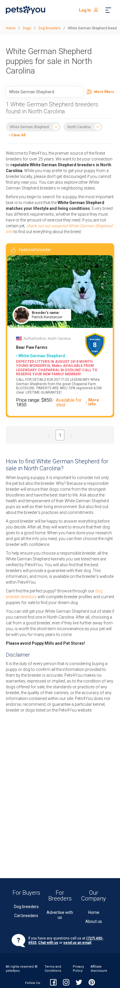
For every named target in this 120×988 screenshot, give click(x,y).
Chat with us (48, 943)
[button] (15, 134)
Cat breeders (26, 915)
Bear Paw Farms (31, 347)
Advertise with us (60, 915)
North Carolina (79, 127)
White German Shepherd (29, 127)
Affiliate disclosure (99, 969)
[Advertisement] (60, 784)
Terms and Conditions (53, 969)
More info (93, 402)
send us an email (77, 943)
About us (93, 921)
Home (93, 912)
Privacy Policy (78, 969)
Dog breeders (26, 906)
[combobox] (45, 91)
